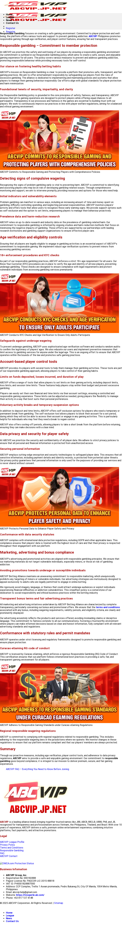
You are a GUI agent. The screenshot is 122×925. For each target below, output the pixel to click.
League (10, 17)
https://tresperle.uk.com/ (30, 895)
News (9, 20)
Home (9, 14)
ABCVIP (93, 36)
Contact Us (12, 23)
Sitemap (58, 903)
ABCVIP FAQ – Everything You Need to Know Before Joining (37, 769)
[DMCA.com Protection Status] (17, 863)
